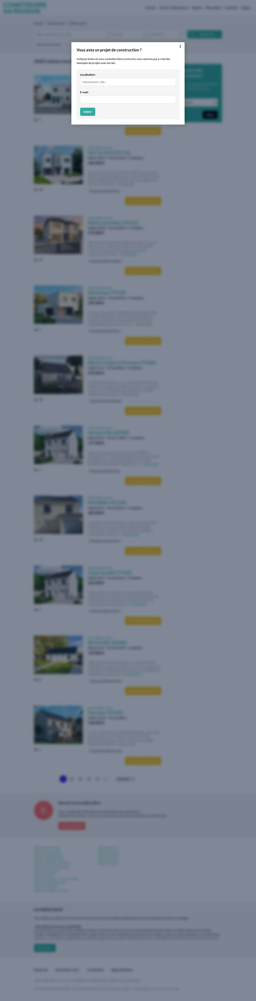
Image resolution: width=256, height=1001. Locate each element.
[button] (180, 46)
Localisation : (88, 74)
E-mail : (84, 92)
